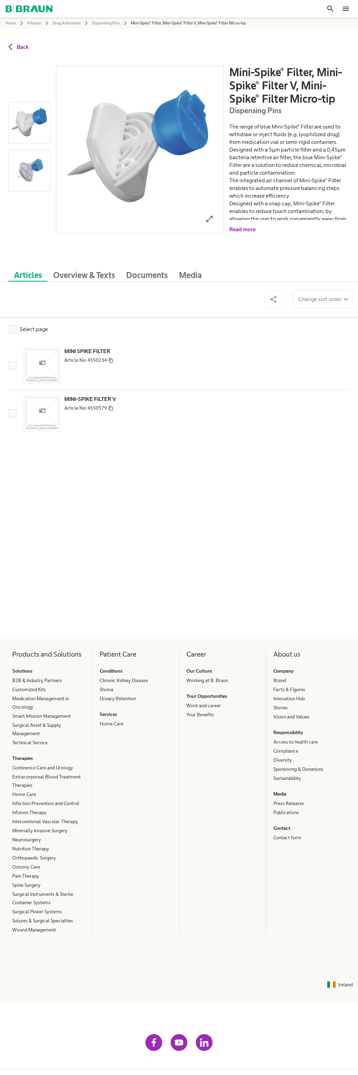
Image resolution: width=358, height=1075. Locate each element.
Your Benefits (200, 714)
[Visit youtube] (179, 1042)
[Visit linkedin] (204, 1042)
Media (279, 794)
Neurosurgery (26, 839)
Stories (280, 707)
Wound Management (34, 930)
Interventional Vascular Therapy (45, 821)
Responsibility (288, 732)
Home (10, 23)
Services (108, 714)
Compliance (285, 751)
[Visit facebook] (153, 1042)
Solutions (22, 671)
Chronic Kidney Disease (124, 680)
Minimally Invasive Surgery (39, 830)
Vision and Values (291, 716)
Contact (281, 828)
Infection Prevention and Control (45, 803)
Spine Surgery (26, 885)
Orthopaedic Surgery (34, 858)
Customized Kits (29, 689)
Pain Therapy (25, 876)
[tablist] (179, 271)
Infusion (34, 23)
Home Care (24, 794)
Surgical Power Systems (37, 911)
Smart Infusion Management (41, 716)
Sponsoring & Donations (298, 769)
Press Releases (288, 803)
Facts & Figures (289, 689)
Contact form (287, 837)
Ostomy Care (26, 867)
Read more (242, 229)
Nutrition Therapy (30, 848)
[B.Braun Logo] (28, 9)
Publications (286, 812)
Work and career (203, 705)
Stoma (106, 689)
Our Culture (199, 671)
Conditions (111, 671)
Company (283, 671)
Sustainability (287, 778)
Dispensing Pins (106, 23)
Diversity (282, 760)
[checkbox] (28, 329)
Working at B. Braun (207, 680)
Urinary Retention (118, 698)
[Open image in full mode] (209, 219)
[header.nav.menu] (346, 9)
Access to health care (295, 742)
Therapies (22, 758)
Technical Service (30, 742)
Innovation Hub (289, 698)
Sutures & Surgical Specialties (42, 920)
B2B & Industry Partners (37, 680)
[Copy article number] (110, 360)
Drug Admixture (66, 23)
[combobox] (322, 299)
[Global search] (330, 9)
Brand (279, 680)
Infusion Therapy (29, 812)
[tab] (28, 274)
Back (23, 47)
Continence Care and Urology (42, 767)
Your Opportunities (206, 696)
